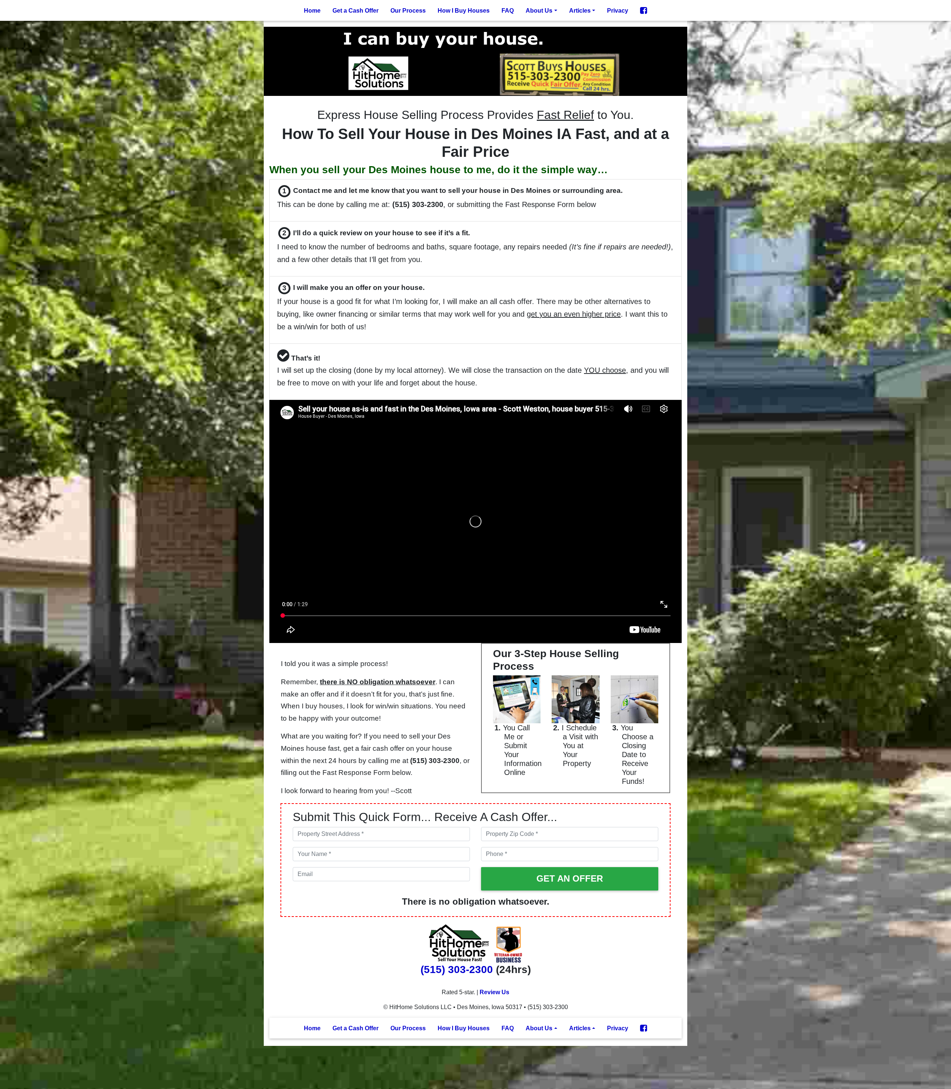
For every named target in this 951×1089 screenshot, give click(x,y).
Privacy (617, 10)
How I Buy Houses (464, 10)
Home (312, 10)
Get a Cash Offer (355, 10)
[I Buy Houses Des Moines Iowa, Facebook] (643, 10)
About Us (539, 10)
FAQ (508, 10)
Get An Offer (569, 878)
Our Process (408, 10)
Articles (580, 10)
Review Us (494, 992)
